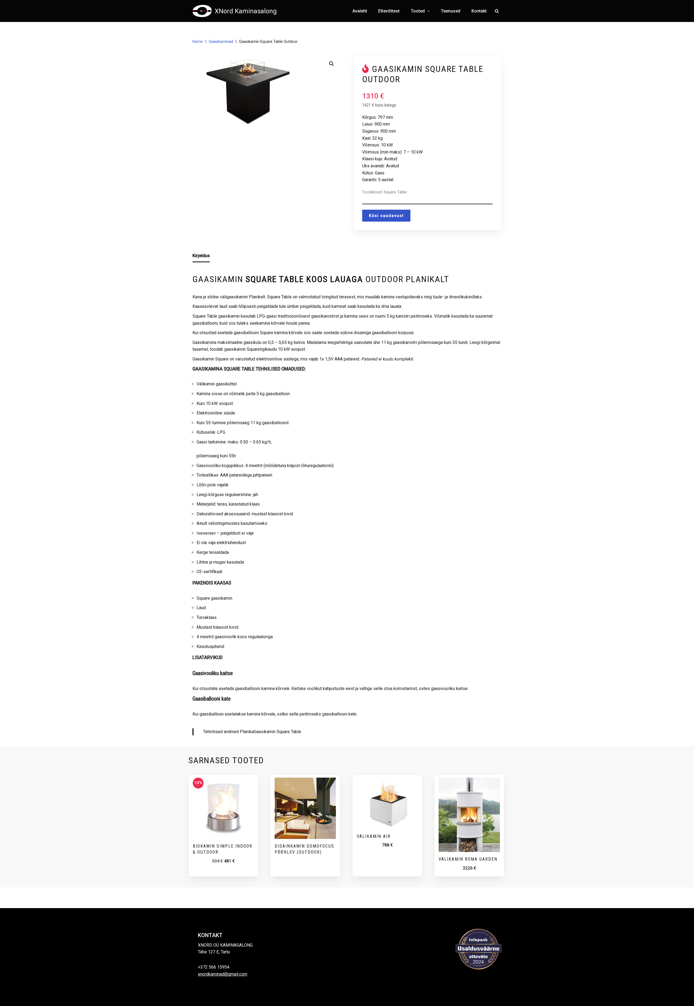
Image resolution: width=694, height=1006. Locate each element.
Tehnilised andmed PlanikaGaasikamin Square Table (252, 731)
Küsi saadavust (386, 215)
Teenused (450, 11)
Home (197, 41)
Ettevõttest (389, 11)
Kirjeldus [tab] (201, 255)
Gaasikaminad (221, 41)
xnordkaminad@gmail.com (222, 974)
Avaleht (359, 11)
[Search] (497, 11)
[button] (428, 11)
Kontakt (479, 11)
